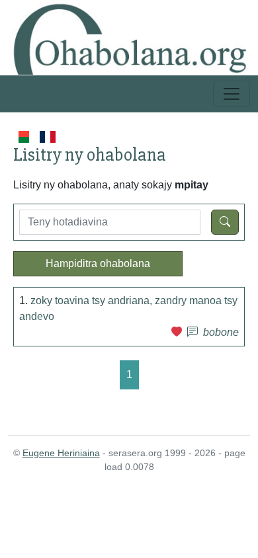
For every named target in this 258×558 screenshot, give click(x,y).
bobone (221, 332)
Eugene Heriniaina (61, 453)
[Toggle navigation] (231, 94)
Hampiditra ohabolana (98, 263)
